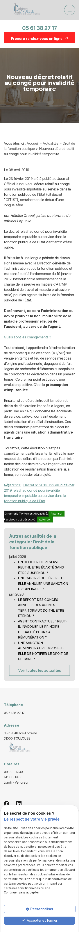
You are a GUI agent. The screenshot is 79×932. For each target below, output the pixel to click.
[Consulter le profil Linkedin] (19, 803)
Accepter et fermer (41, 920)
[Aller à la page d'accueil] (25, 10)
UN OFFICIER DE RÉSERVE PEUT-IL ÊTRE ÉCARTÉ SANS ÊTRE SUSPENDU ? (41, 567)
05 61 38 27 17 (39, 28)
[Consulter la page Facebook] (6, 803)
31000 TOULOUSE (21, 735)
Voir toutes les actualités (39, 670)
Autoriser (56, 513)
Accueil (32, 143)
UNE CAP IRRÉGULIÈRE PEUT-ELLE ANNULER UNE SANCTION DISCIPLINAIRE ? (43, 583)
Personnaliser (42, 909)
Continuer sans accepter (21, 892)
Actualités (50, 143)
